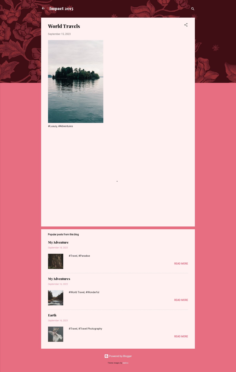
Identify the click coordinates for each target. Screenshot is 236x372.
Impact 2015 (61, 8)
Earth (52, 315)
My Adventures (59, 279)
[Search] (193, 9)
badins (125, 363)
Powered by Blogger (120, 356)
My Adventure (58, 242)
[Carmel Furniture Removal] (75, 122)
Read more (181, 263)
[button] (186, 25)
